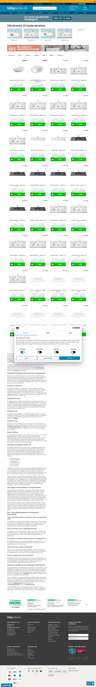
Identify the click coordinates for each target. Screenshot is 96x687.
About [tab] (70, 333)
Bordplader (50, 12)
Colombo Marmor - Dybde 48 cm (17, 255)
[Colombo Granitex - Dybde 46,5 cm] (17, 175)
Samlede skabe (31, 630)
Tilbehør (85, 12)
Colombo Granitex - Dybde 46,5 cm (17, 186)
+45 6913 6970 (73, 6)
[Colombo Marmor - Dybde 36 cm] (58, 210)
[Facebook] (29, 672)
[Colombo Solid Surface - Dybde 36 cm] (38, 280)
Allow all (69, 358)
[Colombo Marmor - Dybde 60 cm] (17, 280)
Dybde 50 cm (64, 40)
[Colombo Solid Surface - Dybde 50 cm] (17, 315)
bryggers (16, 418)
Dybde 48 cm (48, 40)
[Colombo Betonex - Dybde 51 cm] (58, 105)
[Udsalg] (48, 21)
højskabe (26, 573)
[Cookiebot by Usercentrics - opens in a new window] (73, 328)
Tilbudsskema (31, 655)
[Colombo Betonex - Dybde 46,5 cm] (78, 70)
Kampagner (50, 639)
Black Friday (30, 650)
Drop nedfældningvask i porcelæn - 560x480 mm (38, 80)
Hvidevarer (76, 12)
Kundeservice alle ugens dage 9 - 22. (16, 655)
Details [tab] (48, 333)
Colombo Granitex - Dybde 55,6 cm (17, 221)
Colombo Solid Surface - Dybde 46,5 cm (58, 291)
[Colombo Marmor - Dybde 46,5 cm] (78, 210)
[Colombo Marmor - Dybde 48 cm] (17, 245)
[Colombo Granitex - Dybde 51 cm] (78, 175)
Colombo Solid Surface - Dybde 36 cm (37, 291)
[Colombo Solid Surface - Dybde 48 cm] (78, 280)
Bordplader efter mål (53, 633)
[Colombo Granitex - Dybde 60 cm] (38, 210)
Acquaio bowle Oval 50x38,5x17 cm (17, 80)
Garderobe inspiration (53, 632)
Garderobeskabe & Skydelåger (36, 12)
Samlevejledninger (32, 627)
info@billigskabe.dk (11, 633)
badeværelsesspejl (30, 584)
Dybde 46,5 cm (31, 40)
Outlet (49, 638)
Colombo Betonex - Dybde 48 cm (17, 115)
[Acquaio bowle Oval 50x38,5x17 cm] (17, 70)
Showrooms (50, 636)
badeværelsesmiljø (39, 367)
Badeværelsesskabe (21, 12)
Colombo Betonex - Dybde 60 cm (17, 150)
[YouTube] (41, 672)
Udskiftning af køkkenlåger (54, 635)
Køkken (11, 12)
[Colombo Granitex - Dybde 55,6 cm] (17, 210)
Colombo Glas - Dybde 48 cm (38, 150)
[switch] (39, 352)
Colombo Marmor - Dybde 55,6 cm (78, 256)
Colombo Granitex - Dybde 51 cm (78, 185)
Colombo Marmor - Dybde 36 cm (58, 220)
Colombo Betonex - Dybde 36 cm (58, 80)
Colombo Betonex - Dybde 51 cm (58, 115)
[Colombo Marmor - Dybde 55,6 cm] (78, 245)
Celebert (51, 671)
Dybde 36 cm (14, 40)
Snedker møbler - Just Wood (63, 12)
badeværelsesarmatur (14, 584)
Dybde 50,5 (81, 29)
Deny (26, 358)
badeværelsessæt (18, 583)
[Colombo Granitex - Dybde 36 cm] (78, 140)
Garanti (29, 632)
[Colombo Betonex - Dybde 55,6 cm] (78, 105)
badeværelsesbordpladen (15, 426)
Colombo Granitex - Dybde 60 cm (38, 220)
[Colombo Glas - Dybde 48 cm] (38, 140)
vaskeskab (16, 370)
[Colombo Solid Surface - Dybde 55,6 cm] (78, 315)
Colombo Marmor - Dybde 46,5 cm (78, 221)
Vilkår (29, 656)
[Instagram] (37, 672)
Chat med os (72, 9)
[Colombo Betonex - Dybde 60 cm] (17, 140)
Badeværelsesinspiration (53, 630)
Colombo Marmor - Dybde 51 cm (58, 255)
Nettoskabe (58, 671)
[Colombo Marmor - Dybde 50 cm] (38, 245)
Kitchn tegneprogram (52, 627)
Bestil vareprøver (31, 652)
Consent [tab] (25, 333)
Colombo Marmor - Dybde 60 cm (17, 290)
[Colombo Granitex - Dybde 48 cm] (38, 175)
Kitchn (64, 671)
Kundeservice (31, 624)
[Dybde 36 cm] (14, 33)
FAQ (28, 626)
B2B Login (30, 653)
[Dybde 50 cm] (64, 33)
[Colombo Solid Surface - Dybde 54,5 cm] (58, 315)
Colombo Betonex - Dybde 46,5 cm (78, 80)
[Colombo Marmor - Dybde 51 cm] (58, 245)
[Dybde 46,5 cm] (31, 33)
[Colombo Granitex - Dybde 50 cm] (58, 175)
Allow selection (48, 358)
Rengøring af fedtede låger (54, 626)
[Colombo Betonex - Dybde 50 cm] (38, 105)
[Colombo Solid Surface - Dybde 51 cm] (38, 315)
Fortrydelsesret (31, 658)
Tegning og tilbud (31, 629)
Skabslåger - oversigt (52, 624)
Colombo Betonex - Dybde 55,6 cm (78, 115)
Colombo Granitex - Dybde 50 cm (58, 185)
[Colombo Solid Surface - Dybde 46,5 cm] (58, 280)
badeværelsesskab (13, 361)
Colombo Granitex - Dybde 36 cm (78, 150)
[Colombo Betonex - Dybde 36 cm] (58, 70)
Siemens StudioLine (52, 641)
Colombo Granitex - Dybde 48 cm (38, 185)
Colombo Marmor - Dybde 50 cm (38, 255)
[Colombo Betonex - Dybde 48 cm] (17, 105)
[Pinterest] (33, 672)
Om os (29, 649)
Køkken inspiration (52, 629)
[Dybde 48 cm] (48, 33)
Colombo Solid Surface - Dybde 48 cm (78, 291)
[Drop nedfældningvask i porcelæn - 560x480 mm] (38, 70)
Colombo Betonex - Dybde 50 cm (38, 115)
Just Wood (51, 675)
